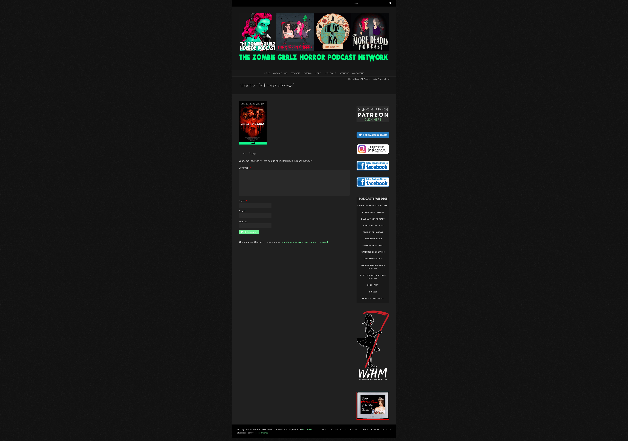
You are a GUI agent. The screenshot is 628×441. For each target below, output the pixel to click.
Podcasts (295, 73)
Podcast (364, 429)
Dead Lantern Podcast (373, 219)
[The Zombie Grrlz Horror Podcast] (314, 14)
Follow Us (330, 73)
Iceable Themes (261, 433)
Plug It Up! (372, 285)
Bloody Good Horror (373, 212)
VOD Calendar (280, 73)
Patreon (308, 73)
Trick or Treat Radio (373, 298)
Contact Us (358, 73)
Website (243, 221)
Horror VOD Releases (362, 79)
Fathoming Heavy (373, 238)
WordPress (307, 429)
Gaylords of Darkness (373, 252)
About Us (344, 73)
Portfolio (354, 429)
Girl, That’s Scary (373, 258)
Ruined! (373, 292)
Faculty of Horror (373, 232)
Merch (318, 73)
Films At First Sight (373, 245)
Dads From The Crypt (373, 225)
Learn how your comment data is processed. (304, 242)
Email (242, 211)
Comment (245, 167)
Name (243, 201)
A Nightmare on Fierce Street (372, 205)
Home (267, 73)
